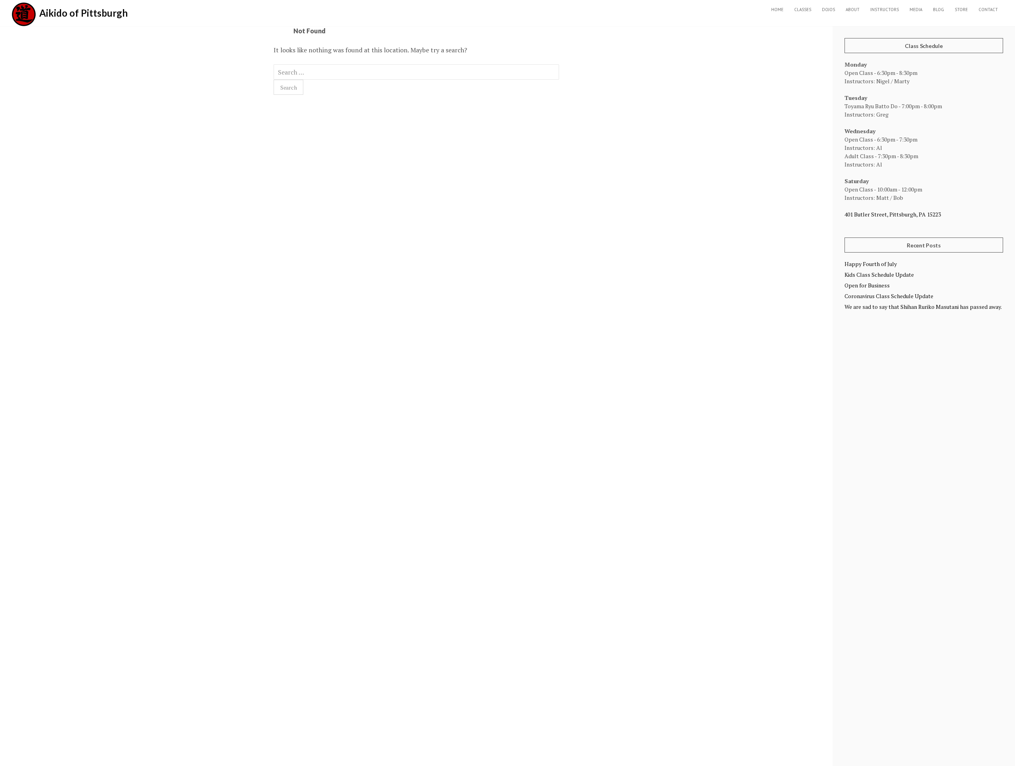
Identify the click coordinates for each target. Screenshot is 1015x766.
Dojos (828, 9)
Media (916, 9)
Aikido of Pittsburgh (83, 13)
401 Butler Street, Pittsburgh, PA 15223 (893, 214)
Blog (938, 9)
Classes (802, 9)
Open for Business (867, 285)
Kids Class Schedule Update (879, 274)
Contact (988, 9)
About (853, 9)
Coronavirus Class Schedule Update (889, 296)
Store (961, 9)
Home (777, 9)
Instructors (884, 9)
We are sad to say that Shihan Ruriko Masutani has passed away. (923, 306)
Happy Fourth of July (871, 264)
